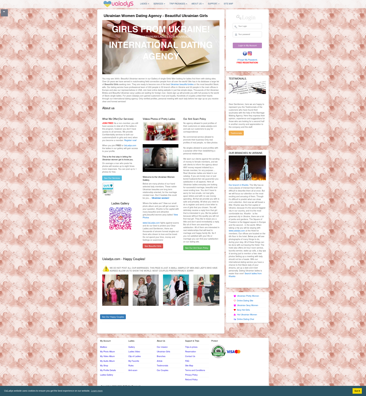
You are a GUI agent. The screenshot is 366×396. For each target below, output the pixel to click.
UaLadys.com (130, 145)
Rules (131, 365)
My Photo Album (107, 351)
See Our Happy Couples (113, 316)
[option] (247, 167)
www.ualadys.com (237, 230)
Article (159, 360)
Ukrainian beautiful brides (182, 84)
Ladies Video (134, 351)
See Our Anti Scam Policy (196, 247)
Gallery (131, 346)
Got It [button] (357, 391)
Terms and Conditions (195, 370)
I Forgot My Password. (247, 59)
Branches (161, 356)
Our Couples (162, 370)
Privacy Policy (191, 374)
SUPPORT (213, 3)
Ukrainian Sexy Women (247, 305)
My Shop (104, 365)
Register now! (130, 140)
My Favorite (133, 360)
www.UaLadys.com (151, 222)
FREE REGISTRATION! (247, 62)
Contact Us (190, 356)
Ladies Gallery (106, 374)
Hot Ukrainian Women (246, 314)
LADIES (144, 3)
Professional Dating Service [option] (161, 36)
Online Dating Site (244, 300)
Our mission (162, 346)
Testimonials (236, 133)
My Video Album (107, 356)
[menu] (118, 3)
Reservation (190, 351)
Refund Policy (191, 379)
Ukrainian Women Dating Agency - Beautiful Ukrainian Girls (156, 16)
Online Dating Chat (245, 319)
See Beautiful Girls (153, 246)
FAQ (187, 360)
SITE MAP (228, 3)
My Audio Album (107, 360)
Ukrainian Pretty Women (247, 295)
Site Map (189, 365)
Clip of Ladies (134, 356)
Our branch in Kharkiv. (239, 184)
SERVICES (158, 3)
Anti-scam (132, 370)
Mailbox (103, 346)
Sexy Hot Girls (243, 309)
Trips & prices (191, 346)
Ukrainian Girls (163, 351)
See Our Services (112, 178)
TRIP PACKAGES (177, 3)
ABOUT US (196, 3)
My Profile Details (108, 370)
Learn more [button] (97, 391)
